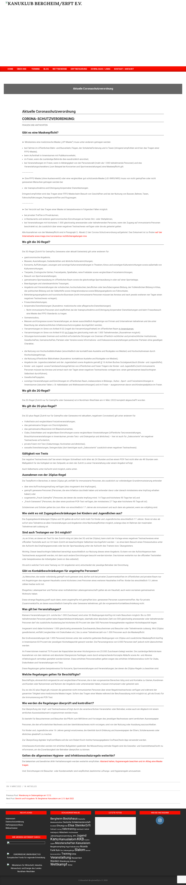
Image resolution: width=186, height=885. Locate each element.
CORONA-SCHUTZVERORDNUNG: (48, 119)
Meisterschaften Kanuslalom (72, 843)
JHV (74, 836)
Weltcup (73, 861)
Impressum (10, 818)
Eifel (65, 826)
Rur (61, 850)
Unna (74, 854)
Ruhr (58, 850)
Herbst (86, 829)
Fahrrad (53, 829)
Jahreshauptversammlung (61, 836)
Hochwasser (73, 832)
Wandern (54, 861)
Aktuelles (32, 786)
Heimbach (80, 829)
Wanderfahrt (76, 858)
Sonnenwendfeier (55, 854)
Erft (87, 825)
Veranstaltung (60, 857)
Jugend (81, 835)
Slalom (80, 850)
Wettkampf (58, 864)
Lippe (52, 843)
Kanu (54, 839)
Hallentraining (69, 829)
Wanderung (64, 861)
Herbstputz (54, 832)
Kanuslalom (68, 839)
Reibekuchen (75, 847)
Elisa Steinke (76, 825)
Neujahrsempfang (57, 847)
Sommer (88, 850)
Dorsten (53, 826)
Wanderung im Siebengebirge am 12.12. (35, 795)
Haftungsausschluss (14, 825)
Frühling (58, 829)
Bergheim (56, 818)
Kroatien (86, 840)
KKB (80, 839)
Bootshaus (70, 818)
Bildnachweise (11, 828)
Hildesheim (63, 832)
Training (66, 853)
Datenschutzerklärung (15, 822)
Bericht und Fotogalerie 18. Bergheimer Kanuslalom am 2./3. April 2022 (44, 798)
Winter (70, 865)
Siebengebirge (68, 850)
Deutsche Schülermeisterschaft (76, 822)
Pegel (68, 847)
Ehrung (60, 825)
